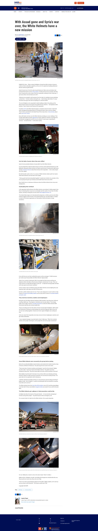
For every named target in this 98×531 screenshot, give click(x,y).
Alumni (73, 11)
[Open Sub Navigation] (17, 11)
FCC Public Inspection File (65, 523)
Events (51, 11)
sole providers (35, 91)
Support (57, 11)
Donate (81, 3)
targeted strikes (39, 387)
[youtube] (39, 523)
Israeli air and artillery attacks (30, 293)
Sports (20, 11)
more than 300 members (37, 385)
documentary (52, 111)
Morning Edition (28, 489)
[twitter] (50, 521)
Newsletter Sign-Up (66, 11)
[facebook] (39, 521)
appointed (35, 117)
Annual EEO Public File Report (76, 521)
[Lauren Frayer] (17, 501)
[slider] (20, 8)
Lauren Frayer (21, 34)
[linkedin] (50, 519)
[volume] (19, 8)
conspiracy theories (26, 169)
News (15, 11)
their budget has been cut (45, 192)
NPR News (20, 489)
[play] (15, 8)
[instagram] (39, 519)
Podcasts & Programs (30, 11)
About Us (45, 11)
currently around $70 (37, 303)
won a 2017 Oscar (26, 113)
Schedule (38, 11)
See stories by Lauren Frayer (28, 502)
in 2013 (24, 108)
